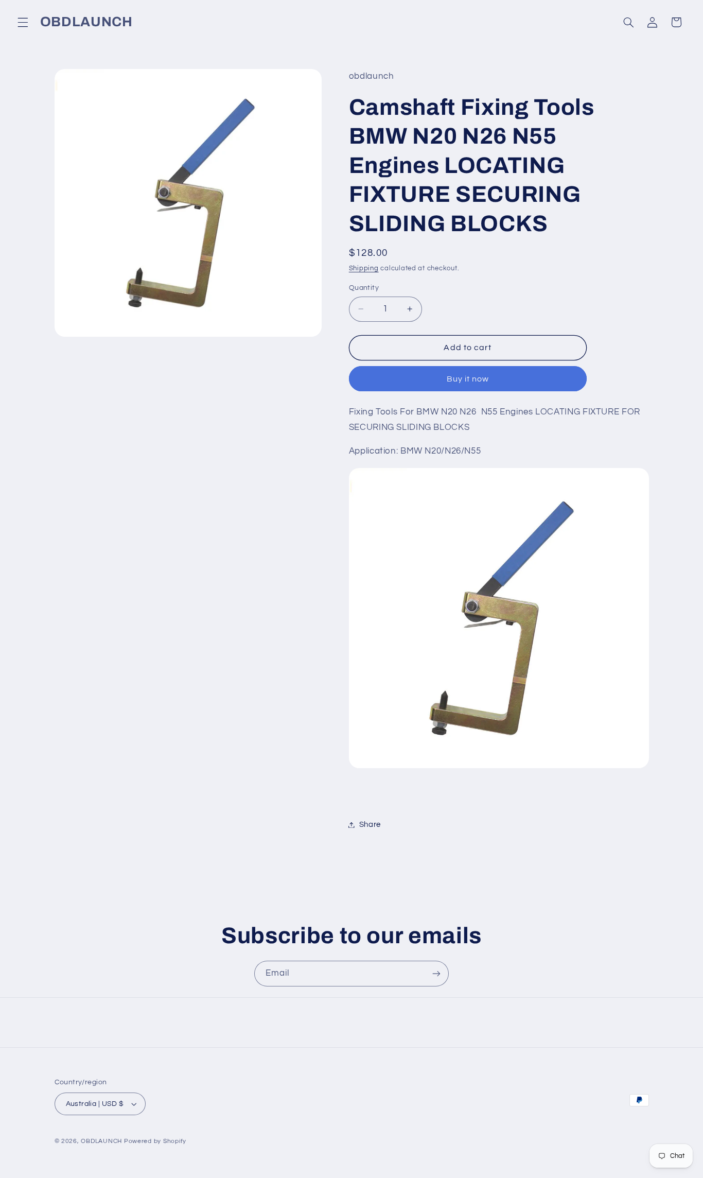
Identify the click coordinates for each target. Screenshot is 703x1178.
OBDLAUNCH (101, 1141)
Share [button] (370, 824)
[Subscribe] (436, 973)
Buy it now (468, 379)
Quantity (364, 287)
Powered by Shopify (155, 1141)
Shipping (364, 268)
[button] (22, 22)
